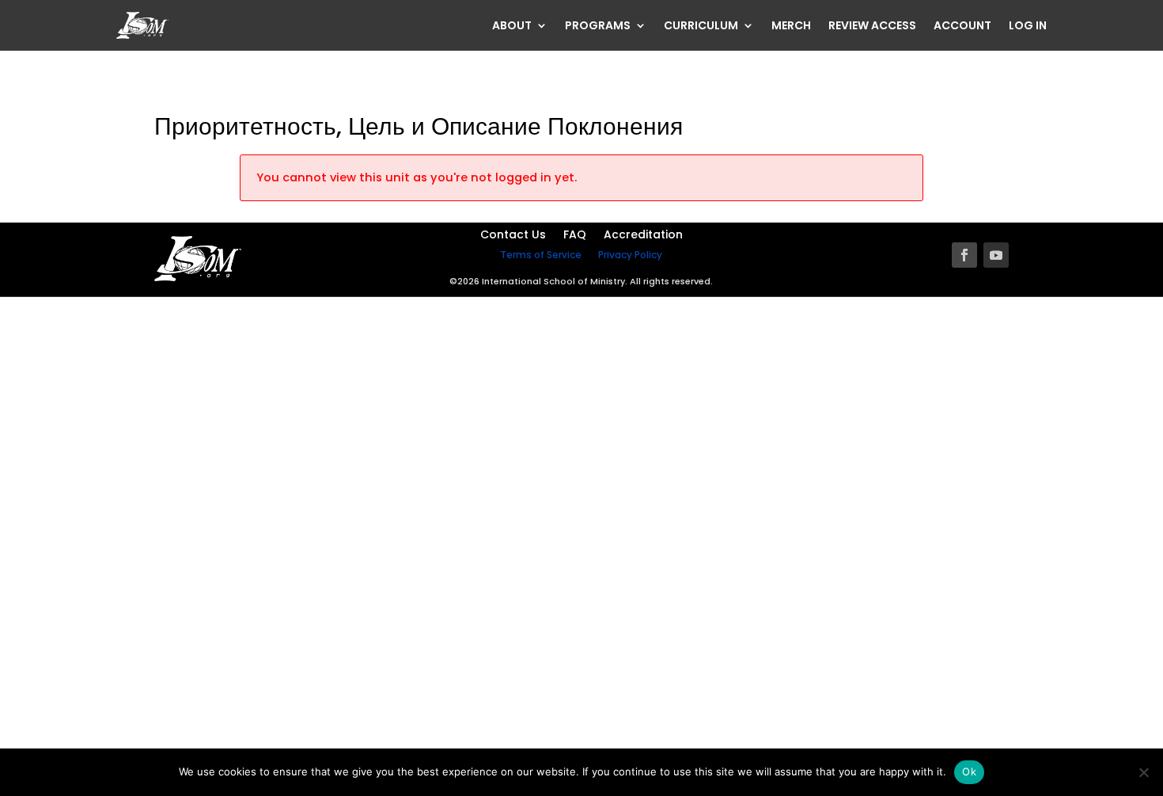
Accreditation (643, 235)
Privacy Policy (630, 254)
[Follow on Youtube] (996, 255)
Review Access (872, 26)
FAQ (574, 235)
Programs (598, 26)
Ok (969, 771)
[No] (1143, 772)
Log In (1028, 26)
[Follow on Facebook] (964, 255)
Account (962, 26)
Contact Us (513, 235)
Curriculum (701, 26)
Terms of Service (541, 254)
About (512, 26)
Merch (791, 26)
